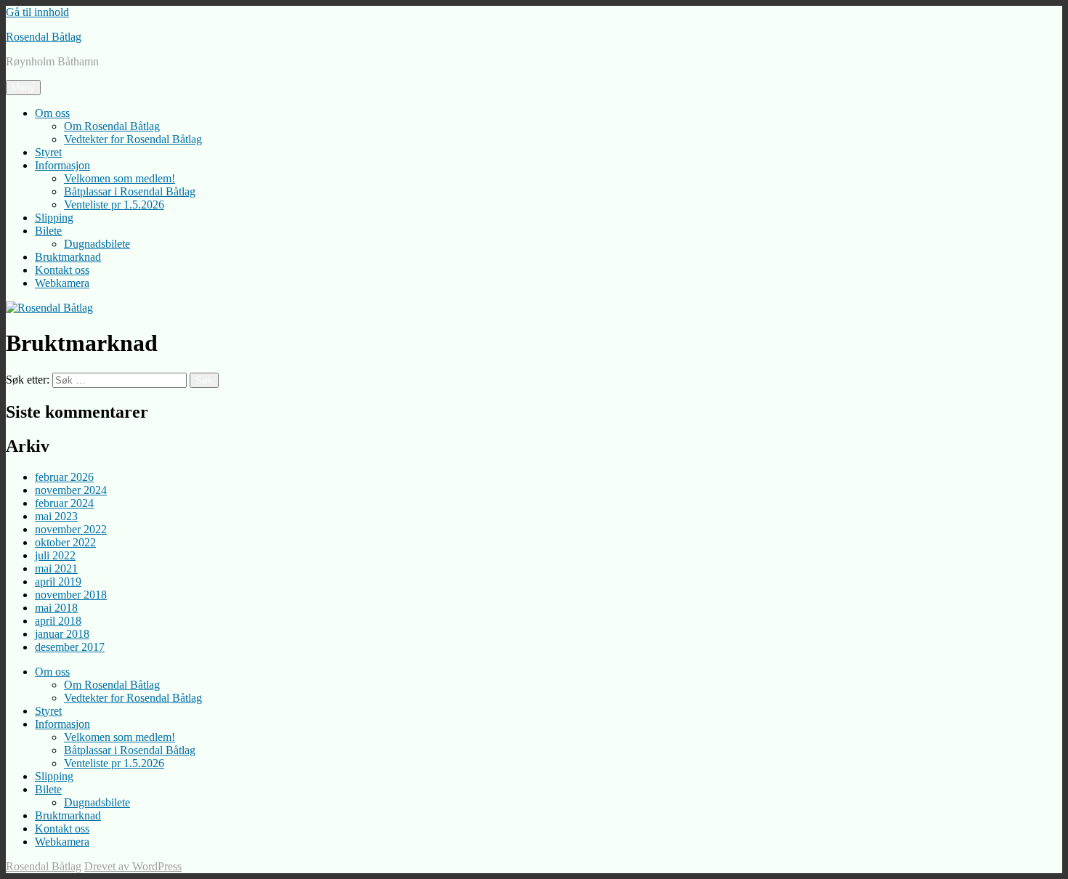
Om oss (52, 113)
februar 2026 (64, 477)
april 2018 (58, 621)
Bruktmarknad (68, 257)
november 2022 (71, 529)
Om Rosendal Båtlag (112, 126)
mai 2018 (56, 607)
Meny (23, 87)
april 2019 (58, 581)
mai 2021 (56, 568)
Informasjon (62, 165)
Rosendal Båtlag (43, 37)
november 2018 (71, 594)
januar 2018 (62, 634)
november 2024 (71, 490)
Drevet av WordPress (133, 866)
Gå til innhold (37, 12)
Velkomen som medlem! (119, 178)
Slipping (54, 217)
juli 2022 (55, 555)
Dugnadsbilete (97, 244)
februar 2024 (64, 503)
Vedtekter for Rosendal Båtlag (133, 139)
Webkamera (62, 283)
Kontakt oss (62, 270)
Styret (48, 152)
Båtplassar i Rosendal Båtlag (129, 191)
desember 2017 (70, 647)
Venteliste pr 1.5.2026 (114, 204)
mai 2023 (56, 516)
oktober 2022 (65, 542)
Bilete (48, 230)
